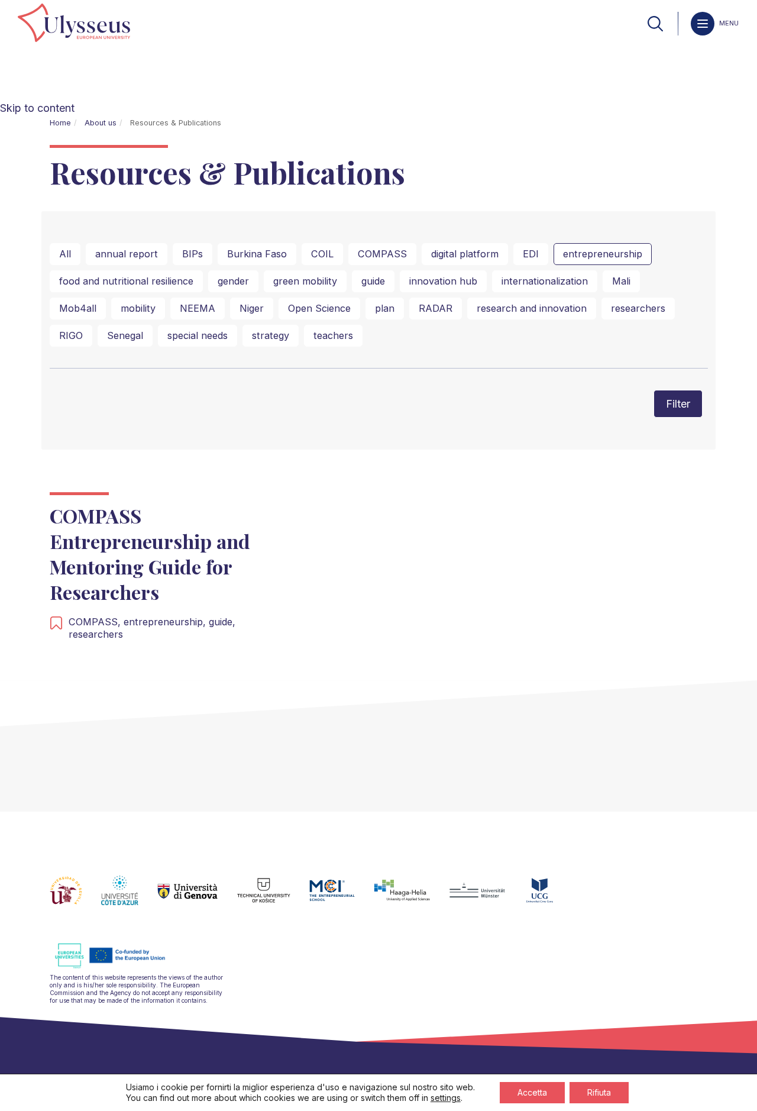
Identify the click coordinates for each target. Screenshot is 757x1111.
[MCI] (341, 897)
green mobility (305, 281)
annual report (126, 254)
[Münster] (486, 897)
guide (373, 281)
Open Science (319, 308)
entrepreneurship (602, 254)
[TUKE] (273, 897)
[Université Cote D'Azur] (129, 897)
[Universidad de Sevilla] (75, 897)
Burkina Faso (257, 254)
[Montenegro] (549, 897)
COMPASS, (96, 622)
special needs (197, 335)
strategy (270, 335)
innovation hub (443, 281)
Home (60, 122)
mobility (138, 308)
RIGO (71, 335)
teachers (333, 335)
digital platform (465, 254)
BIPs (192, 254)
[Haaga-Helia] (411, 897)
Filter (678, 404)
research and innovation (532, 308)
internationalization (545, 281)
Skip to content (37, 108)
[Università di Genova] (197, 897)
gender (233, 281)
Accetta (532, 1092)
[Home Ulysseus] (74, 23)
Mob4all (77, 308)
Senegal (125, 335)
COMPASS (382, 254)
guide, (222, 622)
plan (384, 308)
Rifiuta (599, 1092)
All (65, 254)
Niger (252, 308)
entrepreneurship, (166, 622)
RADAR (435, 308)
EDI (531, 254)
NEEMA (197, 308)
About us (101, 122)
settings (446, 1098)
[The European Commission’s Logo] (119, 966)
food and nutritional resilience (126, 281)
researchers (638, 308)
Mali (621, 281)
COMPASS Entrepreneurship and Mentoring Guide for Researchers (150, 554)
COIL (322, 254)
